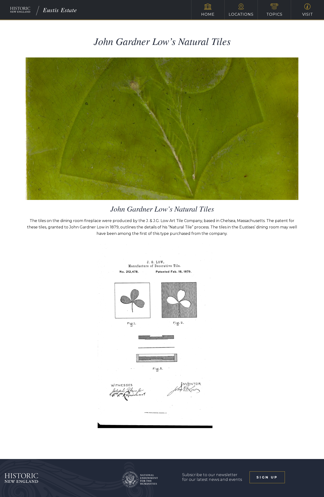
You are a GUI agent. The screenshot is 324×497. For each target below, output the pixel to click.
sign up (267, 477)
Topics (274, 14)
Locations (241, 14)
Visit (307, 14)
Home (207, 14)
